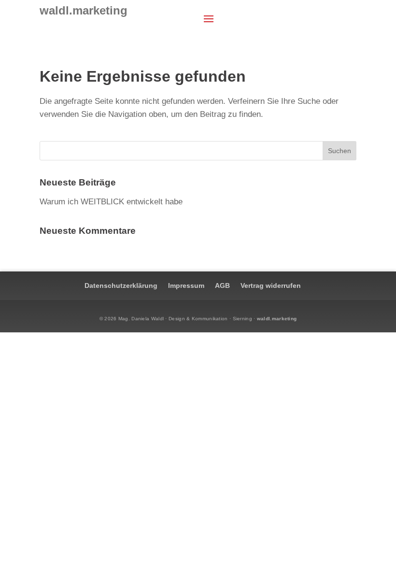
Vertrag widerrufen (270, 285)
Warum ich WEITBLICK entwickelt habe (111, 201)
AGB (222, 285)
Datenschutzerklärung (121, 285)
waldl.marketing (277, 318)
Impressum (186, 285)
